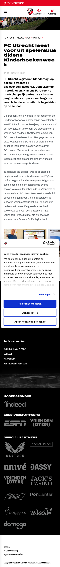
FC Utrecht (9, 37)
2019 (28, 37)
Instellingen (44, 294)
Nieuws (20, 37)
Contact (8, 353)
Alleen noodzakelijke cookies (30, 321)
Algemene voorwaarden (13, 554)
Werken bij (9, 358)
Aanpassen (28, 312)
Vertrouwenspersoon (15, 363)
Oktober (36, 37)
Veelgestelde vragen (15, 349)
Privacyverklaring (11, 550)
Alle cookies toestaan (30, 303)
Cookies (7, 547)
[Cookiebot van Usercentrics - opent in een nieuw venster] (43, 243)
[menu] (5, 12)
